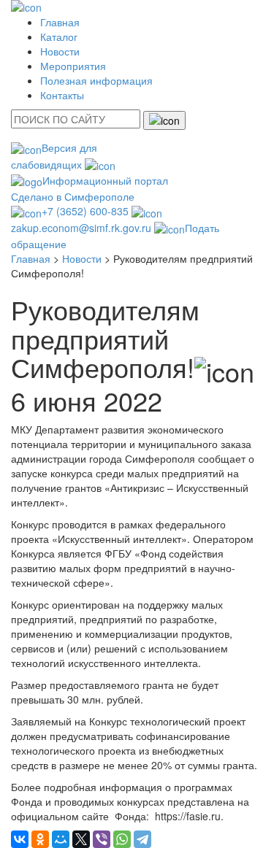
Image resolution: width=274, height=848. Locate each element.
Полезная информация (96, 80)
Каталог (58, 36)
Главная (60, 22)
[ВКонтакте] (19, 839)
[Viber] (101, 839)
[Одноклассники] (40, 839)
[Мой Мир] (60, 839)
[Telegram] (142, 839)
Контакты (62, 95)
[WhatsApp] (122, 839)
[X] (81, 839)
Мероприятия (73, 65)
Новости (60, 51)
